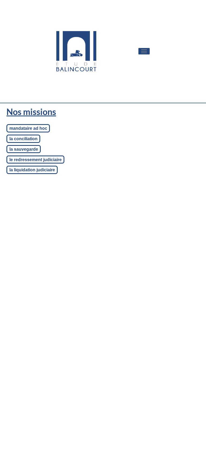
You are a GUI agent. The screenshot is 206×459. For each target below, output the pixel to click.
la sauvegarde (23, 149)
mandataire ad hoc (28, 128)
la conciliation (23, 138)
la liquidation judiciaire (32, 170)
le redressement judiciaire (35, 159)
